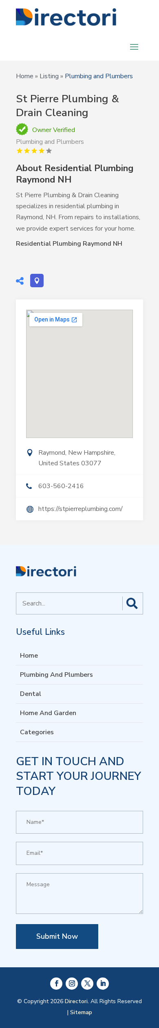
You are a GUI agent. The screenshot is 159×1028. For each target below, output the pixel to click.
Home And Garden (48, 713)
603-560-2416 (61, 486)
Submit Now (57, 936)
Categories (37, 732)
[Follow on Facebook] (56, 983)
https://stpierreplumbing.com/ (80, 508)
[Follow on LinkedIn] (103, 983)
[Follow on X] (87, 983)
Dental (30, 693)
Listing (49, 76)
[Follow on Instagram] (72, 983)
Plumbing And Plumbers (56, 674)
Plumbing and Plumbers (99, 76)
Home (24, 76)
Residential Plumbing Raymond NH (69, 243)
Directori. (77, 1001)
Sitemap (81, 1012)
